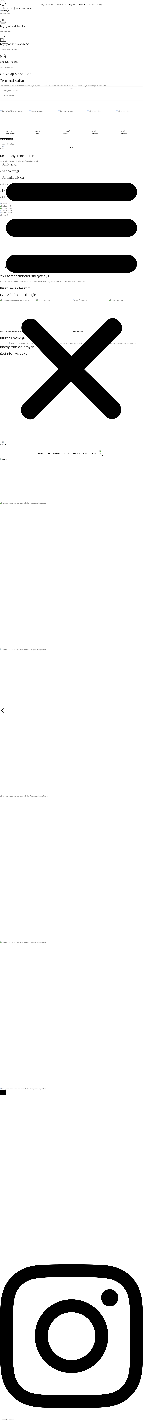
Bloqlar (91, 5)
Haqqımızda (61, 5)
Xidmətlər (82, 5)
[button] (71, 297)
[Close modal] (3, 1092)
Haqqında (57, 453)
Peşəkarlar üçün (47, 5)
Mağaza (71, 5)
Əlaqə (99, 5)
